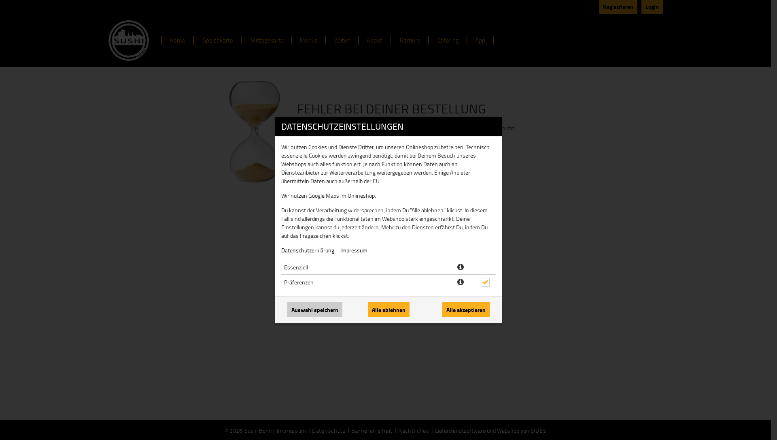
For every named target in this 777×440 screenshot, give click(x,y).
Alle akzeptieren (466, 309)
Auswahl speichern (314, 309)
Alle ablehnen (388, 309)
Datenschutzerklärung (307, 250)
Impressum (353, 250)
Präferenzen (299, 282)
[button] (460, 267)
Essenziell (296, 267)
